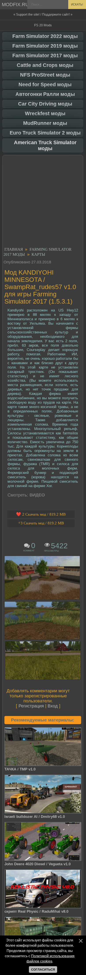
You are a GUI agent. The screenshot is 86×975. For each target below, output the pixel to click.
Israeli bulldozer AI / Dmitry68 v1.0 (34, 817)
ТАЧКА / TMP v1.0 (20, 769)
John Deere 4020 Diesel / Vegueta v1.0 (37, 864)
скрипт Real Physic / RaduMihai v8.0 (36, 911)
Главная (13, 249)
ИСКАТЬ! (77, 4)
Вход (53, 705)
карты (38, 254)
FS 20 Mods (43, 25)
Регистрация (31, 705)
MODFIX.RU (15, 4)
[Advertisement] (43, 202)
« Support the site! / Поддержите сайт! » (42, 14)
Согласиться (43, 969)
